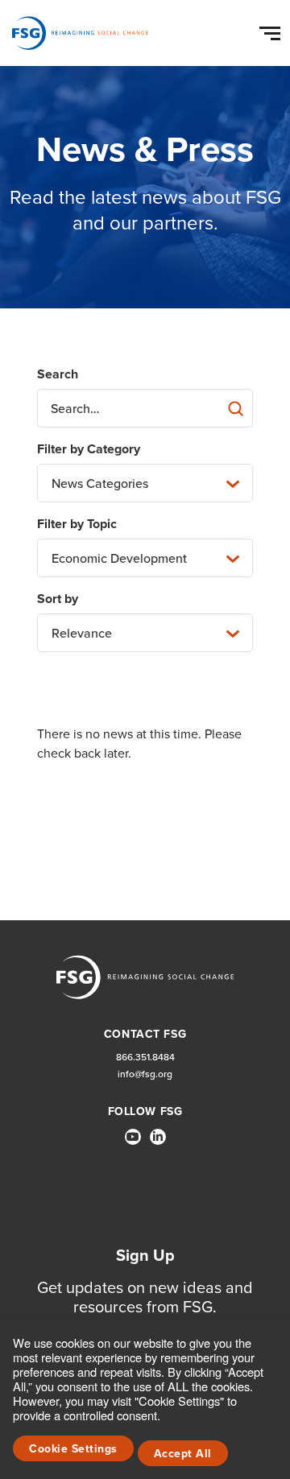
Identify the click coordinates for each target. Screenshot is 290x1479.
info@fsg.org (145, 1074)
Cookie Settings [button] (73, 1448)
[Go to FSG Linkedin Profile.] (158, 1137)
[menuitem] (133, 1143)
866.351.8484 (145, 1057)
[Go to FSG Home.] (80, 33)
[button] (272, 29)
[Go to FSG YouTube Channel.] (133, 1137)
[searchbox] (145, 408)
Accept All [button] (183, 1453)
